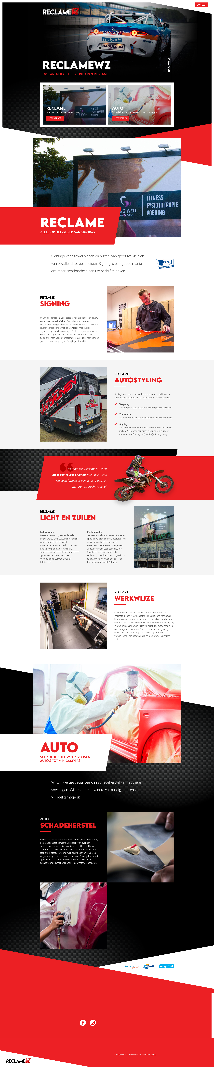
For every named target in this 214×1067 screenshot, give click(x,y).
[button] (140, 104)
